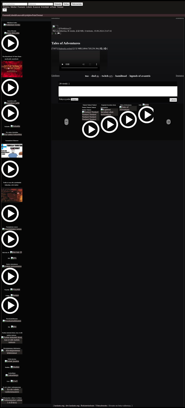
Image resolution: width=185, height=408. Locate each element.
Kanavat (36, 7)
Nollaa (66, 4)
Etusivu (6, 7)
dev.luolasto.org (72, 405)
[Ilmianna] (58, 33)
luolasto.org (59, 405)
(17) (111, 76)
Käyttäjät (45, 7)
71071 (55, 48)
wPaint (53, 7)
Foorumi (21, 7)
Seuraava (180, 75)
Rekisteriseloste (87, 405)
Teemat (60, 7)
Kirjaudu (58, 4)
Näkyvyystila (64, 99)
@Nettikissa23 (65, 28)
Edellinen (55, 75)
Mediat (14, 7)
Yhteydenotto (101, 405)
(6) (97, 76)
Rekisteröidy (77, 4)
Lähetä (29, 7)
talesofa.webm (65, 48)
